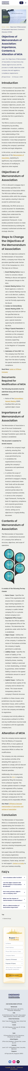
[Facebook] (9, 1061)
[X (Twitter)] (18, 1061)
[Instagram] (14, 1061)
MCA (13, 777)
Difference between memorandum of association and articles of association (12, 806)
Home (3, 27)
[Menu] (25, 2)
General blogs (7, 918)
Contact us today (18, 863)
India (7, 27)
